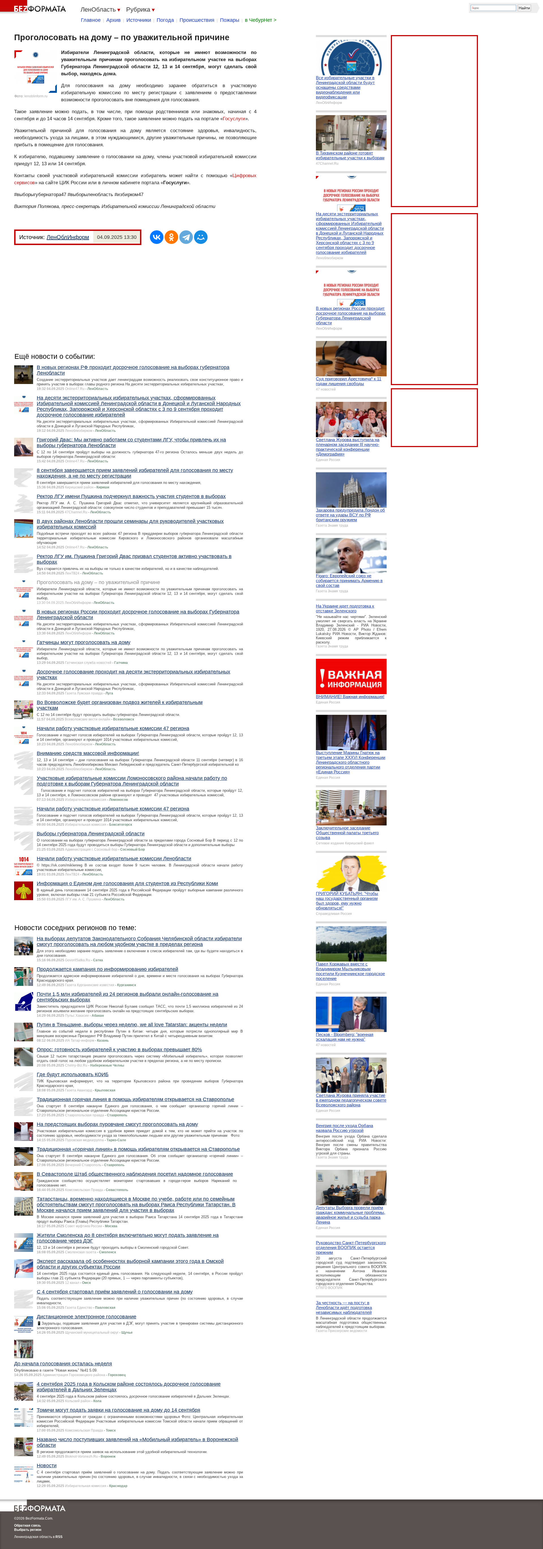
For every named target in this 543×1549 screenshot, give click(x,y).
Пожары (229, 20)
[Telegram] (186, 237)
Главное (91, 20)
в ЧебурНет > (261, 20)
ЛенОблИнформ (68, 237)
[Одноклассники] (171, 237)
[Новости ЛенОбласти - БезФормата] (34, 7)
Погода (165, 20)
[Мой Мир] (201, 237)
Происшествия (197, 20)
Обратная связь (27, 1525)
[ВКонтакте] (156, 237)
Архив (113, 20)
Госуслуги (234, 118)
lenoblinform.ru (36, 96)
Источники (138, 20)
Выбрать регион (27, 1530)
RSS (59, 1537)
